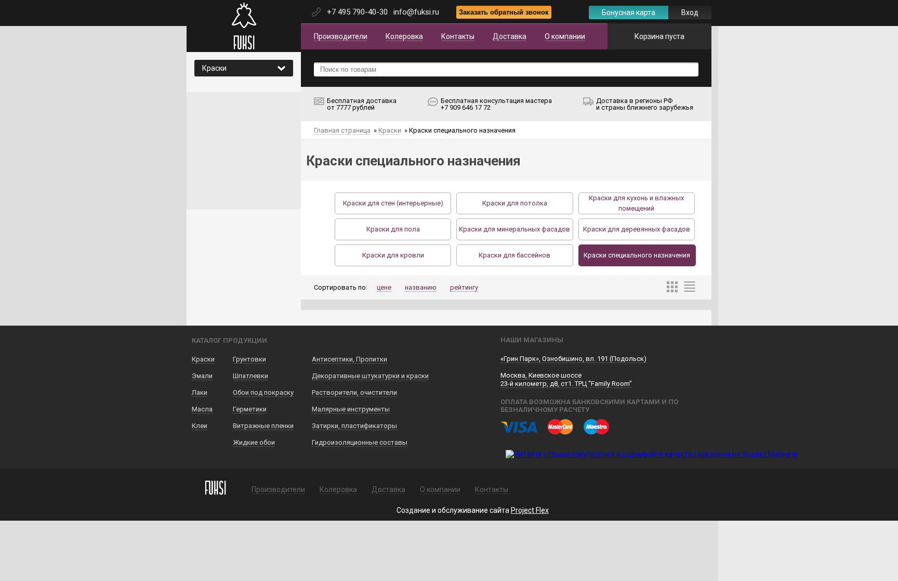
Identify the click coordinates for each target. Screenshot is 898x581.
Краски (389, 130)
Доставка (509, 36)
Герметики (250, 409)
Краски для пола (393, 229)
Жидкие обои (254, 442)
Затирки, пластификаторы (354, 426)
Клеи (199, 426)
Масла (202, 409)
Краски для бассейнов (514, 255)
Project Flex (530, 510)
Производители (340, 36)
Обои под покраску (263, 392)
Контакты (457, 36)
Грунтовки (249, 359)
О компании (565, 36)
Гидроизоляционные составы (359, 442)
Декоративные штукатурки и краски (370, 376)
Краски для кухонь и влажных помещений (636, 203)
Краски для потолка (514, 203)
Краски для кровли (393, 255)
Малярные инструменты (351, 409)
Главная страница (342, 130)
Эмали (202, 376)
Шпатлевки (250, 376)
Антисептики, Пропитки (349, 359)
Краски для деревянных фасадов (636, 229)
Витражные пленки (263, 426)
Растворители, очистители (354, 392)
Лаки (199, 392)
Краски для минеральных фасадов (514, 229)
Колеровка (404, 36)
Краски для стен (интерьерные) (393, 203)
